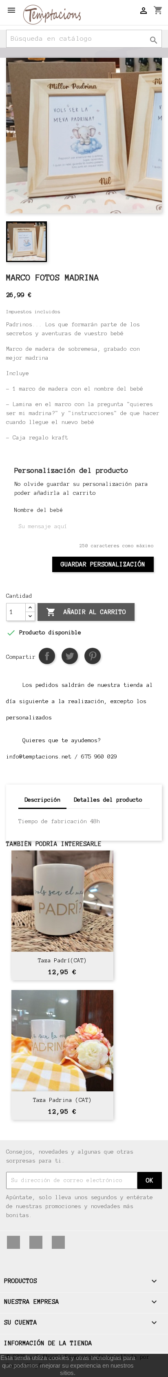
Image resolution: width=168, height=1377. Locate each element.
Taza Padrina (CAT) (62, 1100)
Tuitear (70, 656)
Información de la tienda (48, 1343)
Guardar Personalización (103, 564)
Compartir (47, 656)
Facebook (13, 1242)
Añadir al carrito (86, 612)
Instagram (58, 1242)
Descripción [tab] (42, 800)
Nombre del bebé (38, 510)
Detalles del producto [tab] (108, 800)
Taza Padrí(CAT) (62, 961)
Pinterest (92, 656)
